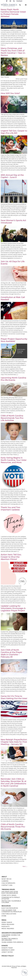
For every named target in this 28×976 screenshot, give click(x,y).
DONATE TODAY (7, 948)
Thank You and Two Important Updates (10, 508)
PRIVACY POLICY (8, 956)
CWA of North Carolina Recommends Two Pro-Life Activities (12, 418)
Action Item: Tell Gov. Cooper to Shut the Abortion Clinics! (11, 556)
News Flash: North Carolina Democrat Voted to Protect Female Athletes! (13, 13)
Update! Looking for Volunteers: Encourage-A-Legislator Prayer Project (13, 608)
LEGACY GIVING (7, 952)
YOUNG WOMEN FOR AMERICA (12, 942)
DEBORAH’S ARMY (8, 950)
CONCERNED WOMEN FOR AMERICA (11, 935)
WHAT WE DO (6, 879)
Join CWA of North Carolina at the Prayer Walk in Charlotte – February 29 (11, 653)
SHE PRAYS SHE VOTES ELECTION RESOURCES (10, 892)
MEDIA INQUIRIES (8, 928)
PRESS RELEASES (8, 924)
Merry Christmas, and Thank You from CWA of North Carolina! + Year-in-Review (13, 51)
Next (25, 866)
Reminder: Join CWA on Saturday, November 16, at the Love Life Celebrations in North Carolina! (13, 782)
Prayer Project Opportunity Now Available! (14, 340)
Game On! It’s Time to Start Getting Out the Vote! (14, 697)
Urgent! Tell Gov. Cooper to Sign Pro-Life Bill (14, 132)
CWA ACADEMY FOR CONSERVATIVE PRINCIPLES (12, 910)
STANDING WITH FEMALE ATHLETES (11, 898)
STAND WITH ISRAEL (9, 895)
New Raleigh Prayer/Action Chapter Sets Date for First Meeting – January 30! (14, 741)
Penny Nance (7, 922)
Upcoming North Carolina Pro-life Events (13, 379)
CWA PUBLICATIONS (9, 914)
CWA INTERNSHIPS (8, 883)
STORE (4, 916)
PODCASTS (5, 926)
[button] (25, 4)
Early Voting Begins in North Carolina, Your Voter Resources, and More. (14, 460)
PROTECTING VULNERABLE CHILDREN (11, 901)
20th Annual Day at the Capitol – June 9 (12, 176)
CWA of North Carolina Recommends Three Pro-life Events (13, 826)
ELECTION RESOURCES (10, 908)
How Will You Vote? (10, 93)
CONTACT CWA (7, 885)
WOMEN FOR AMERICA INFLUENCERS (10, 939)
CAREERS (5, 881)
